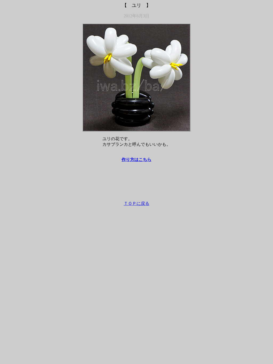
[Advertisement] (136, 184)
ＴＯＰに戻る (136, 203)
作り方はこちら (136, 159)
